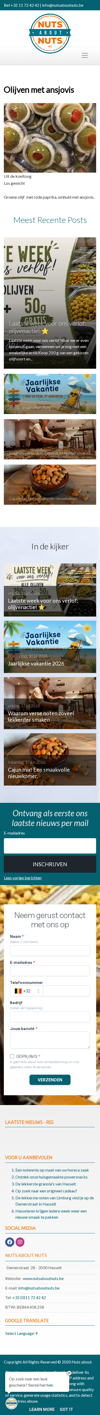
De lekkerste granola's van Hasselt (45, 1183)
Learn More (42, 1409)
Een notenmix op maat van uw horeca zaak (52, 1169)
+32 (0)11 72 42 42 (29, 1297)
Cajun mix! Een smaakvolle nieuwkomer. (43, 498)
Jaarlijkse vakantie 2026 (30, 407)
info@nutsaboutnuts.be (38, 1287)
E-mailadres (14, 832)
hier (50, 1386)
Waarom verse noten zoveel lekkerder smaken (50, 453)
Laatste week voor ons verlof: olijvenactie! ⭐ (47, 326)
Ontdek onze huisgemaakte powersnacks (51, 1176)
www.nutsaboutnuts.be (43, 1278)
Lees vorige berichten (23, 877)
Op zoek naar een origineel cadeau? (46, 1190)
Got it (66, 1409)
